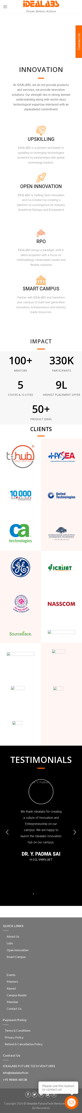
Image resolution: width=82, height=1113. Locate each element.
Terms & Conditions (18, 1030)
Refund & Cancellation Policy (24, 1044)
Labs (10, 943)
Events (11, 975)
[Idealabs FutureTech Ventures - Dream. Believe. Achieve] (41, 4)
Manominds (43, 1108)
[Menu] (5, 6)
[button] (21, 893)
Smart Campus (16, 956)
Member (12, 1002)
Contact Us (14, 1008)
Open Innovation (17, 950)
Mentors (12, 981)
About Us (13, 936)
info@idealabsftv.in (15, 1072)
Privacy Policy (14, 1037)
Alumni (11, 988)
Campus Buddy (17, 995)
